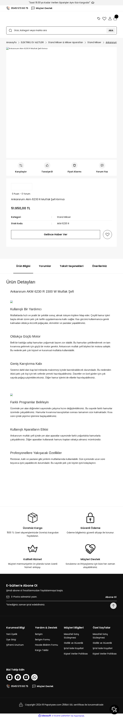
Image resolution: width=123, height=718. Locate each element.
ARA (111, 30)
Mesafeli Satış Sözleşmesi (71, 636)
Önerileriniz (99, 266)
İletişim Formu (42, 639)
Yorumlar (45, 266)
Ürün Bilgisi (23, 266)
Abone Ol (110, 597)
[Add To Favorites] (107, 234)
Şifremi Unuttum (15, 644)
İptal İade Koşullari (74, 648)
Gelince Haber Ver (55, 234)
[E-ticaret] (61, 715)
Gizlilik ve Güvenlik (73, 643)
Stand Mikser (64, 217)
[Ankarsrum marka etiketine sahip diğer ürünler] (21, 186)
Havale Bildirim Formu (46, 644)
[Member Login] (110, 19)
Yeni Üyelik (11, 634)
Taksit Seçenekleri (71, 266)
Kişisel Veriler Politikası (76, 653)
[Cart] (115, 19)
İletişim (39, 634)
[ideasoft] (44, 715)
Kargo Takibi (41, 650)
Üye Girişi (11, 639)
